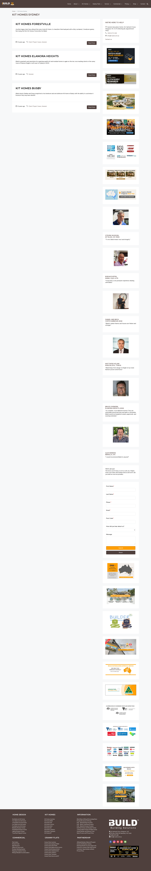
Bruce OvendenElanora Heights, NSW (114, 407)
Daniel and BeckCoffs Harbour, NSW (113, 320)
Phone (108, 502)
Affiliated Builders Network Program (86, 842)
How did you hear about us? (115, 526)
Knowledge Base (92, 819)
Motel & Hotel (15, 844)
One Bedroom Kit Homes (18, 819)
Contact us (108, 39)
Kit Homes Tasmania (49, 831)
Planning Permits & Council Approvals (86, 845)
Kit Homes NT (48, 833)
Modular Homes (92, 828)
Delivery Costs (90, 831)
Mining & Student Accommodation (20, 852)
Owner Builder (80, 831)
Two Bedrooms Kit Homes (19, 821)
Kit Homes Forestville (33, 24)
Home (69, 4)
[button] (147, 4)
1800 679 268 (112, 33)
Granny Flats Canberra (50, 852)
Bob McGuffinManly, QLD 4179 (111, 277)
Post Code (110, 518)
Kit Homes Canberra (49, 829)
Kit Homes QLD (48, 826)
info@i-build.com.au (113, 36)
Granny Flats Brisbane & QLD (52, 849)
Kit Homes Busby (28, 88)
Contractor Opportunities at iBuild (85, 849)
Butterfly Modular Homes (18, 828)
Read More (91, 43)
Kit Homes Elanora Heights (37, 56)
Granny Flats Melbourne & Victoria (53, 847)
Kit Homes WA (48, 822)
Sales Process (80, 833)
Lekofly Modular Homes (18, 831)
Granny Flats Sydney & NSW (51, 844)
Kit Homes (85, 4)
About (76, 4)
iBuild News (80, 819)
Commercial (116, 4)
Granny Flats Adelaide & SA (51, 851)
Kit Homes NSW (48, 821)
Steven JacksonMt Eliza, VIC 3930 (112, 236)
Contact (143, 4)
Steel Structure (16, 845)
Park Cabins (15, 842)
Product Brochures (81, 821)
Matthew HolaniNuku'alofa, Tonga (113, 364)
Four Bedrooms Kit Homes (19, 824)
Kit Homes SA (48, 828)
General (44, 42)
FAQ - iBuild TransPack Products (85, 824)
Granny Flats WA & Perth (50, 845)
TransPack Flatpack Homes (19, 833)
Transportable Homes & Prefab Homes (87, 829)
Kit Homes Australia (49, 819)
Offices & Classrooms (17, 847)
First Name (110, 486)
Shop (134, 4)
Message (109, 534)
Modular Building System (18, 849)
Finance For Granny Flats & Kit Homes (86, 847)
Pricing (127, 4)
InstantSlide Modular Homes (19, 829)
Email (108, 510)
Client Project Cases (35, 42)
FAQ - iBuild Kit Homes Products (85, 826)
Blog (85, 819)
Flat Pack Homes (81, 828)
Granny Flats (96, 4)
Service (107, 4)
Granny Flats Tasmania (50, 854)
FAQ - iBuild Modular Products (85, 822)
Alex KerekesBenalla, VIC (110, 453)
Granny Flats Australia (50, 842)
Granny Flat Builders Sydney (84, 844)
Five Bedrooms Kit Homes (19, 826)
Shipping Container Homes (19, 851)
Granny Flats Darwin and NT (51, 856)
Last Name (110, 494)
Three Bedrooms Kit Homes (19, 822)
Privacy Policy (90, 833)
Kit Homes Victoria (49, 824)
